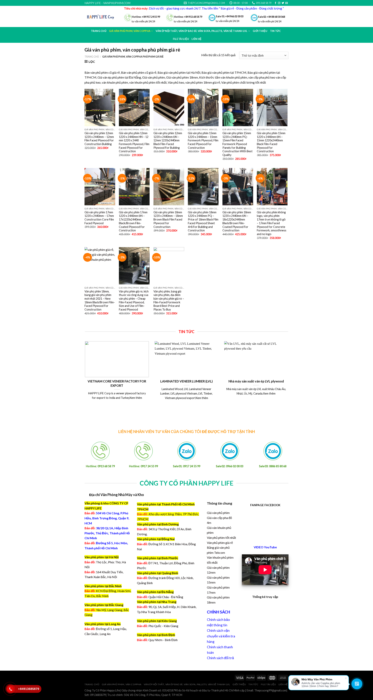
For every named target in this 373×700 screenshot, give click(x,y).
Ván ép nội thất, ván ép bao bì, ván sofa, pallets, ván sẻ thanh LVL (187, 684)
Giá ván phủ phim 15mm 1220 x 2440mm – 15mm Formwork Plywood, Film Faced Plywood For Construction (203, 140)
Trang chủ (98, 30)
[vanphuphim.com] (101, 16)
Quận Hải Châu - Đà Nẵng (165, 597)
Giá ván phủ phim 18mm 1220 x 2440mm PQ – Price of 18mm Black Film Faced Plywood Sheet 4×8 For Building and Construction (203, 221)
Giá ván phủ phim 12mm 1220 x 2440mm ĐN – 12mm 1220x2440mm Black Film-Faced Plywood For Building (167, 140)
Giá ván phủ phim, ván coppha (121, 684)
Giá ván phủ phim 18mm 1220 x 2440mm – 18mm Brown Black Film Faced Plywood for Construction (168, 219)
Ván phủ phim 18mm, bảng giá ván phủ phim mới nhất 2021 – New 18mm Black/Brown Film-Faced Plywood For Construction (100, 300)
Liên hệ (196, 38)
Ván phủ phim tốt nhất (221, 537)
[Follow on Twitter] (283, 3)
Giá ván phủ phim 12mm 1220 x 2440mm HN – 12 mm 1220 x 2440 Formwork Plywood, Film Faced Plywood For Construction (134, 142)
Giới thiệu (239, 684)
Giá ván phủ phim (218, 512)
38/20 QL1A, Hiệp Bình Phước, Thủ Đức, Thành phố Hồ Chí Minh (107, 533)
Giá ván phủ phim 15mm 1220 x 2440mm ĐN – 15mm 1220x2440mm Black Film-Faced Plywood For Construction (271, 142)
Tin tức (253, 684)
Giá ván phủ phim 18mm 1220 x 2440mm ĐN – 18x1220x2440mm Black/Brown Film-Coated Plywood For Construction (236, 221)
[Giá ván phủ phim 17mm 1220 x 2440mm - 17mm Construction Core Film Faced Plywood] (100, 186)
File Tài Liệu (181, 38)
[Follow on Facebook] (275, 3)
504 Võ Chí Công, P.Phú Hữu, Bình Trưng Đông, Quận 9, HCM (107, 518)
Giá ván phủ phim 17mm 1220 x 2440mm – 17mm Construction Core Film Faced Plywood (99, 218)
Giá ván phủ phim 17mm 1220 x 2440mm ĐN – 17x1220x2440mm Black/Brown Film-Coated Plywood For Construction (133, 221)
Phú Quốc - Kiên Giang (163, 626)
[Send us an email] (286, 3)
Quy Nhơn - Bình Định (163, 640)
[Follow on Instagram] (279, 3)
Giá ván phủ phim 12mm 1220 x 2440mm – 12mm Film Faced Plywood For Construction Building (99, 138)
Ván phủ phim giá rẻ (220, 542)
